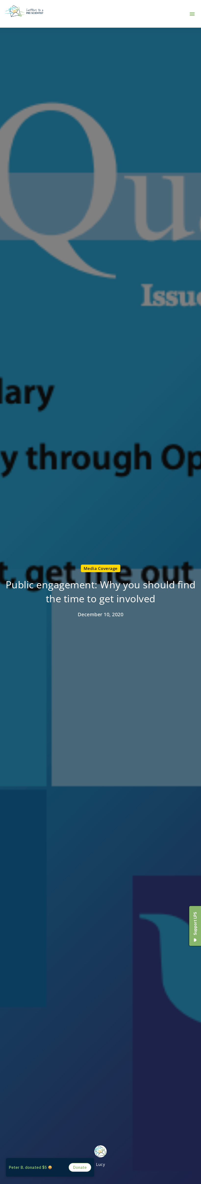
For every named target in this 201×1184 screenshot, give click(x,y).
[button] (192, 14)
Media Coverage (101, 568)
